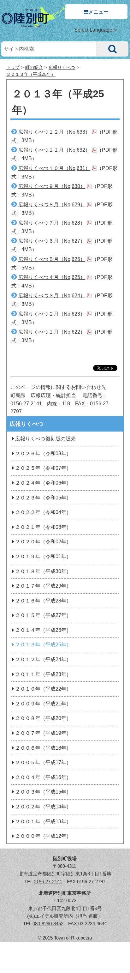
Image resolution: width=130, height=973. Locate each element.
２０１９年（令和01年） (43, 556)
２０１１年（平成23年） (43, 674)
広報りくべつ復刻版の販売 (45, 438)
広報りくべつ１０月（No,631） (54, 168)
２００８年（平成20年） (43, 718)
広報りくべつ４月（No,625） (51, 277)
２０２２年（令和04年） (43, 512)
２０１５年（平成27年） (43, 615)
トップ (13, 67)
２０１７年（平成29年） (43, 586)
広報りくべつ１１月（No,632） (54, 150)
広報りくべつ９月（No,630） (51, 186)
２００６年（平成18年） (43, 748)
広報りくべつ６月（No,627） (51, 241)
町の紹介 (34, 67)
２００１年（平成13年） (43, 821)
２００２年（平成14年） (43, 806)
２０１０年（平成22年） (43, 689)
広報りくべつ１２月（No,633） (54, 132)
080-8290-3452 (47, 923)
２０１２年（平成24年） (43, 659)
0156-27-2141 (48, 881)
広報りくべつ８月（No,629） (51, 204)
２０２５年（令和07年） (43, 468)
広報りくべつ (62, 67)
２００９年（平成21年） (43, 703)
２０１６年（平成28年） (43, 600)
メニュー (98, 12)
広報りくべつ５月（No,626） (51, 259)
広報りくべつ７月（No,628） (51, 223)
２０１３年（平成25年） (31, 74)
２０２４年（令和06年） (43, 483)
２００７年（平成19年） (43, 733)
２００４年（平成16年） (43, 777)
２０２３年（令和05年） (43, 497)
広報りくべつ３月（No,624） (51, 295)
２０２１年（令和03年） (43, 527)
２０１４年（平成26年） (43, 630)
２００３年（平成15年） (43, 792)
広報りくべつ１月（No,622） (51, 332)
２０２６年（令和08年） (43, 453)
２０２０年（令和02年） (43, 541)
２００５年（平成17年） (43, 762)
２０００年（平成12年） (43, 836)
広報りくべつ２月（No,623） (51, 314)
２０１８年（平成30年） (43, 571)
